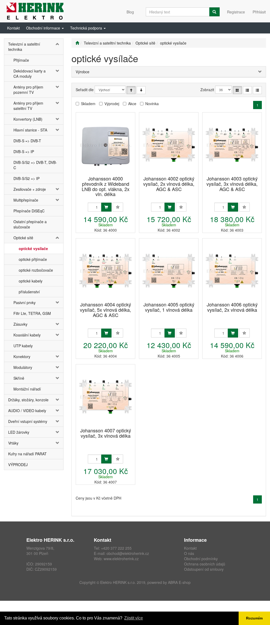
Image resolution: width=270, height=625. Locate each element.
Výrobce (82, 71)
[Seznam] (247, 90)
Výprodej (111, 103)
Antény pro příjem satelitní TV (28, 105)
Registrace (236, 11)
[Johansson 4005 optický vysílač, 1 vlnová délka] (168, 270)
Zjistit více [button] (133, 618)
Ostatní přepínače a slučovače (30, 224)
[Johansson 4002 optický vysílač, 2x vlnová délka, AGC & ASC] (168, 144)
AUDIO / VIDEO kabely (27, 410)
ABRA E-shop (179, 582)
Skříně (18, 378)
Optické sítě (23, 237)
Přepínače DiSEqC (29, 210)
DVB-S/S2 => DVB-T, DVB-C (35, 165)
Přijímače (21, 60)
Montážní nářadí (27, 389)
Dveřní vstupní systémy (27, 421)
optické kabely (30, 281)
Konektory (21, 356)
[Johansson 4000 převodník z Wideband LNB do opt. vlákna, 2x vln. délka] (105, 144)
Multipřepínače (25, 200)
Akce (132, 103)
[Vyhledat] (214, 11)
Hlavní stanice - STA (30, 130)
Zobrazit (207, 89)
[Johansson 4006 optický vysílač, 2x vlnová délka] (232, 270)
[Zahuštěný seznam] (257, 90)
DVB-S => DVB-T (27, 140)
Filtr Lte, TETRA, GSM (32, 313)
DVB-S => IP (23, 151)
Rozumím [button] (254, 618)
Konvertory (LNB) (27, 119)
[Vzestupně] (131, 90)
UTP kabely (23, 345)
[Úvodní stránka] (77, 43)
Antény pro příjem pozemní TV (28, 89)
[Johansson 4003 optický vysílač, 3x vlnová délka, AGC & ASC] (232, 144)
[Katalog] (237, 90)
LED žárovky (18, 432)
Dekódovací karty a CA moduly (29, 73)
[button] (45, 28)
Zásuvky (20, 324)
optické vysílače (33, 248)
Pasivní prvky (24, 302)
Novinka (152, 103)
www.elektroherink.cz (121, 558)
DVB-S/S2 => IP (26, 178)
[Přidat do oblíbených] (118, 207)
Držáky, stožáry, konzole (28, 399)
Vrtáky (13, 443)
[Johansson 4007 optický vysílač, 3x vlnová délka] (105, 396)
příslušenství (29, 291)
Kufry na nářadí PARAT (27, 453)
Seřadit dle (85, 89)
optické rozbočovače (36, 270)
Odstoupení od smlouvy (204, 569)
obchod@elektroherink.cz (128, 553)
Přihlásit (259, 11)
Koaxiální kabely (27, 335)
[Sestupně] (141, 90)
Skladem (88, 103)
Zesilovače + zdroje (29, 189)
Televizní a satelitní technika (24, 46)
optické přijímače (33, 259)
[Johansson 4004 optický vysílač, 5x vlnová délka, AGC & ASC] (105, 270)
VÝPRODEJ (18, 464)
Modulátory (22, 367)
